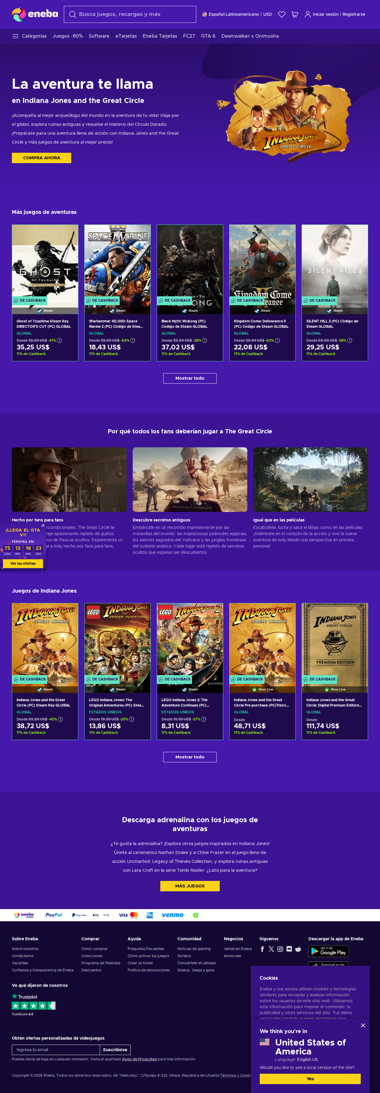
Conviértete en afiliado (197, 963)
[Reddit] (298, 948)
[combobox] (130, 14)
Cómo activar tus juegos (148, 956)
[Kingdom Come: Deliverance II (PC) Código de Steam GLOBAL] (262, 262)
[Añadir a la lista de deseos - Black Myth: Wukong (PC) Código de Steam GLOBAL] (213, 234)
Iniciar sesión (325, 14)
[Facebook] (262, 948)
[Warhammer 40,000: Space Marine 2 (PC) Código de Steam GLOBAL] (118, 262)
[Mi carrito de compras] (294, 14)
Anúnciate (232, 956)
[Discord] (289, 948)
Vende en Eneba (238, 949)
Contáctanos (23, 956)
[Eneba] (35, 14)
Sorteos (184, 956)
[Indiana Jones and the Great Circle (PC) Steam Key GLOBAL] (45, 640)
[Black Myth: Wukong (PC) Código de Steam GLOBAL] (190, 262)
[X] (271, 948)
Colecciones (91, 956)
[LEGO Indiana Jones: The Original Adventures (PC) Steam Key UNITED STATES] (118, 640)
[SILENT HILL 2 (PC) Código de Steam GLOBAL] (335, 262)
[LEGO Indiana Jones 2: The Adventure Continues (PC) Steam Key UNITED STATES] (190, 640)
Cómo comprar (94, 949)
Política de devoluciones (149, 970)
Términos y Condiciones (241, 1075)
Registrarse (354, 14)
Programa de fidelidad (100, 963)
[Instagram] (280, 948)
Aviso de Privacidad (139, 1059)
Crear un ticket (140, 963)
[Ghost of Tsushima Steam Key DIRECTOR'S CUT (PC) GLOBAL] (45, 262)
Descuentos (91, 970)
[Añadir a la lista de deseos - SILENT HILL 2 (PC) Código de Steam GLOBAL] (358, 234)
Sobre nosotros (25, 949)
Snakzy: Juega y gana (196, 970)
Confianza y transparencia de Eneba (43, 970)
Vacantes (20, 963)
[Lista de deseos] (281, 14)
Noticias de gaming (194, 949)
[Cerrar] (363, 1025)
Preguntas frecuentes (146, 949)
